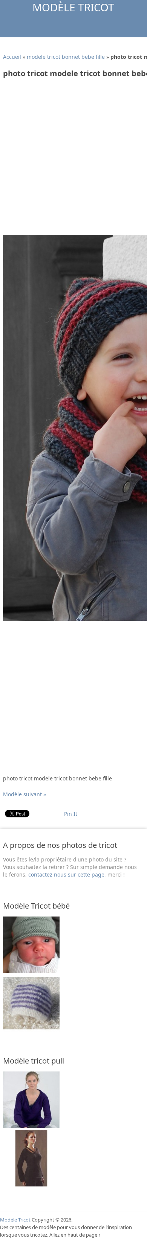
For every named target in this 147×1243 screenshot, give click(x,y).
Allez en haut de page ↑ (75, 1234)
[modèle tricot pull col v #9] (31, 1126)
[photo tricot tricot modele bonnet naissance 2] (31, 971)
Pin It (70, 813)
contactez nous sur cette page (66, 874)
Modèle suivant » (24, 794)
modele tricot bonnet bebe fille (66, 56)
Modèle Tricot (73, 7)
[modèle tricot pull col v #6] (31, 1184)
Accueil (12, 56)
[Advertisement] (73, 159)
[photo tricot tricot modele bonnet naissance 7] (31, 1029)
